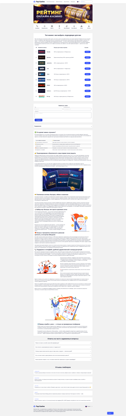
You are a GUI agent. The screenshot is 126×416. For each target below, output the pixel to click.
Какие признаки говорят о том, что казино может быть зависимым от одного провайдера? (55, 359)
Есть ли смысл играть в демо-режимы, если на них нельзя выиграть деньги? (52, 355)
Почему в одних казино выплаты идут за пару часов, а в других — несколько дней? (53, 351)
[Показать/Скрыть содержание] (91, 126)
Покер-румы (73, 1)
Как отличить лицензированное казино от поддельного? (47, 347)
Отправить (38, 120)
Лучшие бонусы (66, 1)
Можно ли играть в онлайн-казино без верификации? (47, 342)
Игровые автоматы (59, 1)
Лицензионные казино (50, 1)
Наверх (109, 413)
